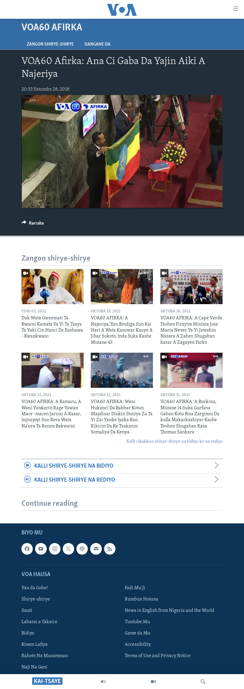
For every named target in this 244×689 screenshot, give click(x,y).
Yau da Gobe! (34, 587)
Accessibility (138, 644)
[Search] (203, 681)
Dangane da (97, 44)
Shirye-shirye (35, 599)
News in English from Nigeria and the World (169, 610)
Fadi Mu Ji (135, 587)
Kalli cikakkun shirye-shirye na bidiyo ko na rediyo (174, 441)
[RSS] (109, 548)
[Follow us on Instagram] (54, 548)
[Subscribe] (95, 548)
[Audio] (103, 681)
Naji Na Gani (34, 667)
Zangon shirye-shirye (50, 44)
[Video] (153, 681)
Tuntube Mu (137, 622)
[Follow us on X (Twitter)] (68, 548)
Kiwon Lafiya (34, 644)
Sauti (26, 610)
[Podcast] (82, 548)
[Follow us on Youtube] (40, 548)
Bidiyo (27, 633)
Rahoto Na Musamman (44, 656)
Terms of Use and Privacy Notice (157, 656)
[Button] (33, 224)
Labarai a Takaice (39, 622)
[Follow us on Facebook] (27, 548)
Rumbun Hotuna (141, 599)
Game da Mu (137, 633)
